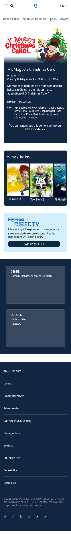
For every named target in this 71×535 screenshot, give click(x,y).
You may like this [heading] (17, 157)
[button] (6, 6)
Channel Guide (10, 19)
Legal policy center (14, 396)
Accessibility (10, 470)
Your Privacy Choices (19, 420)
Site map (8, 445)
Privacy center (11, 408)
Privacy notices (12, 433)
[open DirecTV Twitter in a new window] (21, 516)
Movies (64, 19)
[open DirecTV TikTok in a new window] (45, 516)
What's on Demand (34, 19)
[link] (18, 179)
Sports (53, 19)
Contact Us (10, 482)
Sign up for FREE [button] (34, 244)
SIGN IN (62, 6)
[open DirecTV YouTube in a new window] (37, 516)
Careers (8, 383)
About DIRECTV (12, 371)
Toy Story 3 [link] (37, 199)
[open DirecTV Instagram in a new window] (29, 516)
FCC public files (12, 458)
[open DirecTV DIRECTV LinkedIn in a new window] (5, 516)
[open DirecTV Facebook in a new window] (13, 516)
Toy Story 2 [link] (14, 199)
